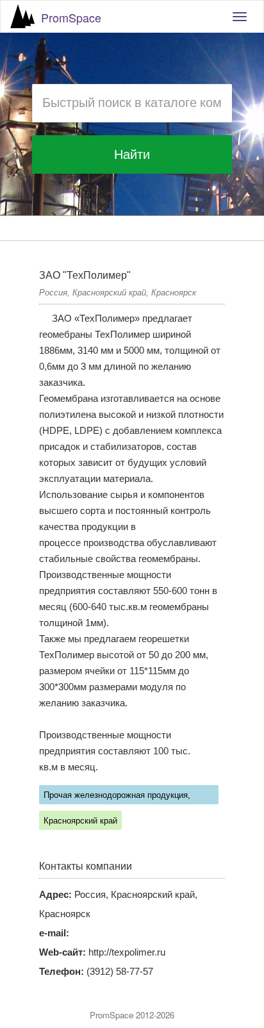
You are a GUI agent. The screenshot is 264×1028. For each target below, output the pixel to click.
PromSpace (71, 17)
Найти (132, 154)
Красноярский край (80, 820)
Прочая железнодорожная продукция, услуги (117, 797)
